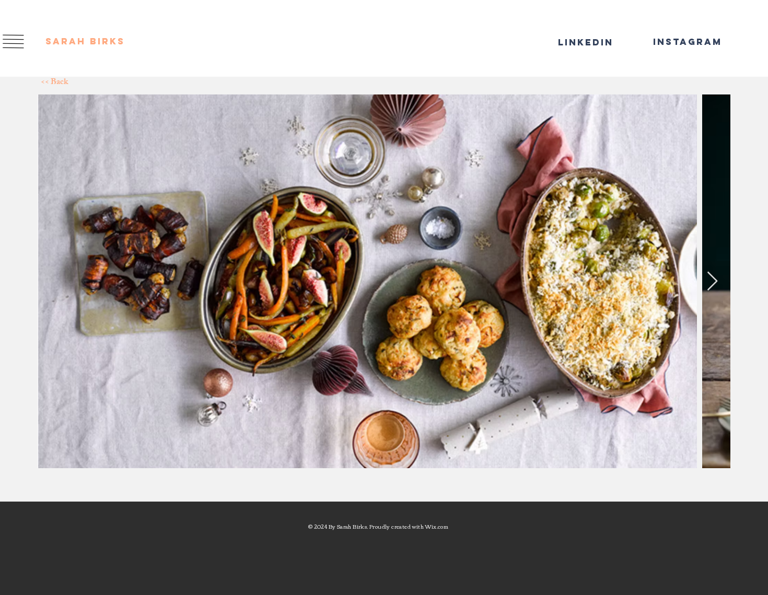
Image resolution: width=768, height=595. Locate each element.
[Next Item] (712, 281)
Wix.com (436, 526)
